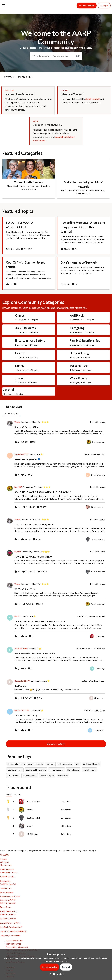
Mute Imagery (89, 769)
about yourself (92, 98)
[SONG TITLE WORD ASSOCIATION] (28, 235)
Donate (3, 859)
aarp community (35, 764)
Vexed (17, 422)
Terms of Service (13, 943)
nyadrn (17, 552)
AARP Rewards (7, 869)
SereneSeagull (33, 801)
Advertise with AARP (10, 896)
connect (50, 764)
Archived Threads (91, 764)
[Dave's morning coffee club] (83, 273)
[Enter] (32, 56)
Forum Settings (57, 769)
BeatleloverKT (33, 818)
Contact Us (5, 881)
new (77, 764)
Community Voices (16, 764)
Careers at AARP (8, 899)
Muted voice (13, 775)
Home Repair (73, 769)
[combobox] (56, 56)
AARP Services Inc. (9, 911)
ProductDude (20, 649)
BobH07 (18, 487)
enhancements (65, 764)
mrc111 (17, 616)
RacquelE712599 (22, 681)
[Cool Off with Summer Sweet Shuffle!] (28, 273)
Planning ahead (30, 775)
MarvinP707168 (21, 710)
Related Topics (47, 775)
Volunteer (4, 862)
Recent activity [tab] (11, 413)
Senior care (63, 775)
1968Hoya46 (32, 834)
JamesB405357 (21, 454)
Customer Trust (15, 769)
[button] (56, 974)
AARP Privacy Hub (14, 940)
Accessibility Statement (17, 947)
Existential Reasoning (36, 769)
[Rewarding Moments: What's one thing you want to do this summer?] (83, 235)
